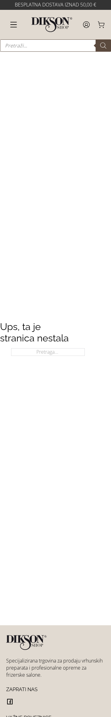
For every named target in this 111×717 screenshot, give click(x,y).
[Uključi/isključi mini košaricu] (101, 24)
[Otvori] (13, 24)
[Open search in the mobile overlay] (55, 45)
